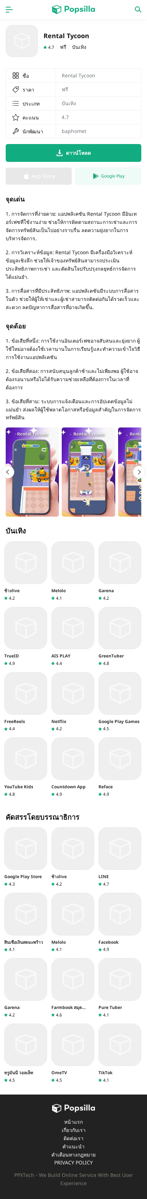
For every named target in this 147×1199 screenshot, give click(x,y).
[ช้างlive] (25, 571)
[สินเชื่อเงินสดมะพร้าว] (25, 922)
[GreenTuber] (119, 636)
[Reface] (119, 767)
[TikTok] (119, 1053)
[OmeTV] (72, 1053)
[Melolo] (72, 571)
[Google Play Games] (119, 702)
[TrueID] (25, 636)
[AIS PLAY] (72, 636)
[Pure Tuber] (119, 988)
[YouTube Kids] (25, 767)
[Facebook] (119, 922)
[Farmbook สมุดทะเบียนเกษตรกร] (72, 988)
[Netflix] (72, 702)
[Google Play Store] (25, 857)
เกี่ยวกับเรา (74, 1130)
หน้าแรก (73, 1121)
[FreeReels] (25, 702)
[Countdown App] (72, 767)
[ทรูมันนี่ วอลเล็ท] (25, 1053)
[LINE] (119, 857)
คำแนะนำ (73, 1146)
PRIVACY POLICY (73, 1162)
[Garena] (119, 571)
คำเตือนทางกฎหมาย (73, 1154)
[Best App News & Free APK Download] (73, 9)
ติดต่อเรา (73, 1138)
